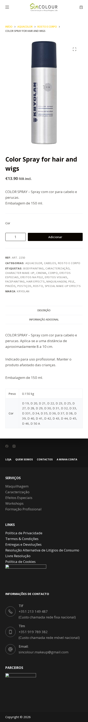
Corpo (53, 273)
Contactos (45, 459)
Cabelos (50, 263)
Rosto (38, 286)
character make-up (20, 273)
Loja (8, 459)
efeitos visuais (56, 277)
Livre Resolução (17, 555)
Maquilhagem (56, 281)
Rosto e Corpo (69, 263)
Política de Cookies (20, 561)
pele (71, 281)
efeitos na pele (31, 277)
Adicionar (55, 237)
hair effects (35, 281)
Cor (7, 223)
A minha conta (67, 459)
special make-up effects (63, 286)
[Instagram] (14, 446)
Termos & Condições (21, 538)
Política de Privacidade (23, 533)
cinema (41, 273)
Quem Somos (24, 459)
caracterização (57, 268)
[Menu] (7, 7)
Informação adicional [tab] (44, 319)
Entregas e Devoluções (23, 544)
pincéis (10, 286)
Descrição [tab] (44, 310)
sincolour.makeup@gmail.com (43, 652)
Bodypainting (33, 268)
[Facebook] (6, 446)
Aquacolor (33, 263)
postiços (24, 286)
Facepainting (15, 281)
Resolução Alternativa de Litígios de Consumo (42, 550)
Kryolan (23, 291)
